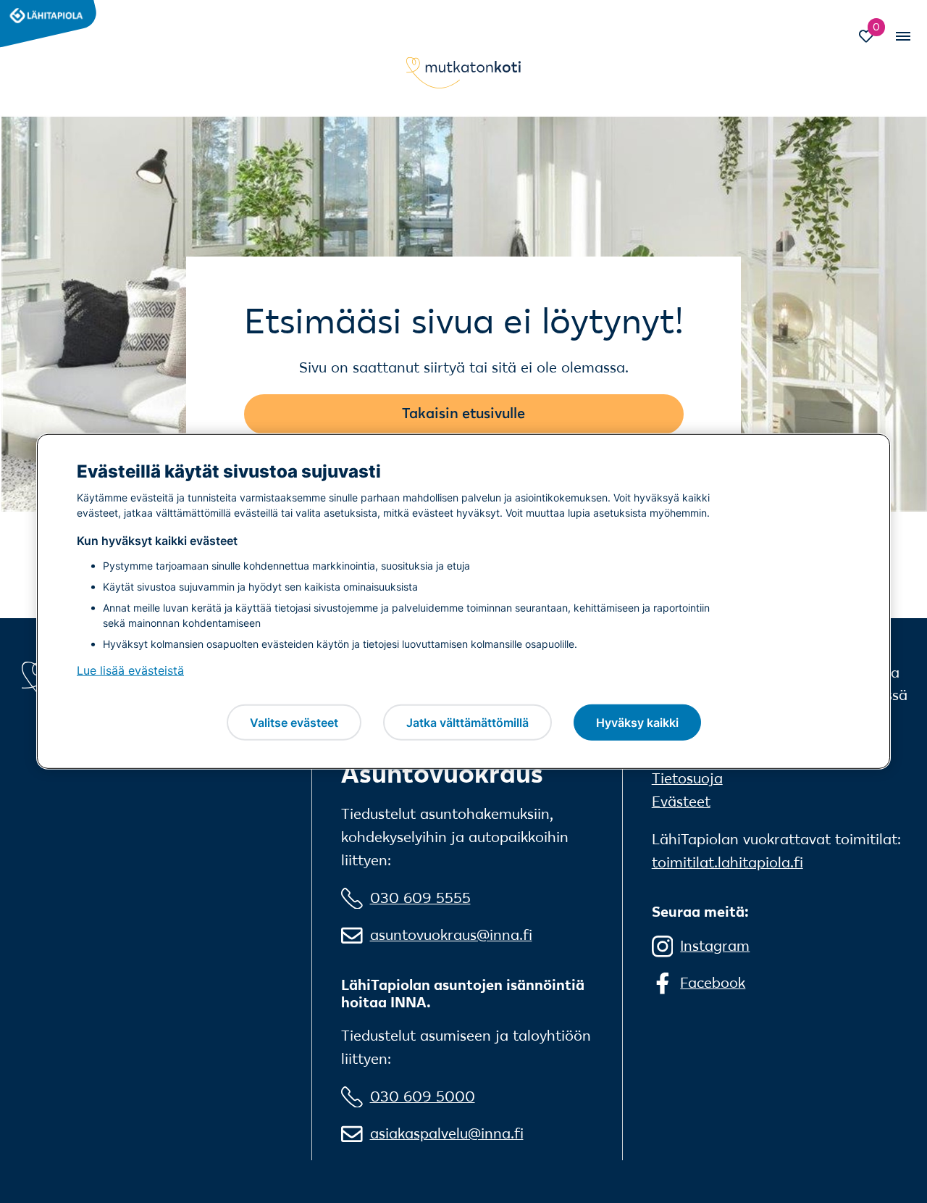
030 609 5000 (422, 1096)
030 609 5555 (420, 898)
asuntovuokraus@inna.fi (451, 935)
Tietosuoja (687, 778)
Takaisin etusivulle (463, 413)
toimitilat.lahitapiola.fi (727, 862)
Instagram (715, 945)
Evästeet (681, 801)
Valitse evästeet (294, 722)
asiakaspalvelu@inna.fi (447, 1133)
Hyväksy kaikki (637, 722)
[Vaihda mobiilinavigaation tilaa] (901, 36)
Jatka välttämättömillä (467, 722)
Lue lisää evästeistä (130, 670)
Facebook (712, 982)
